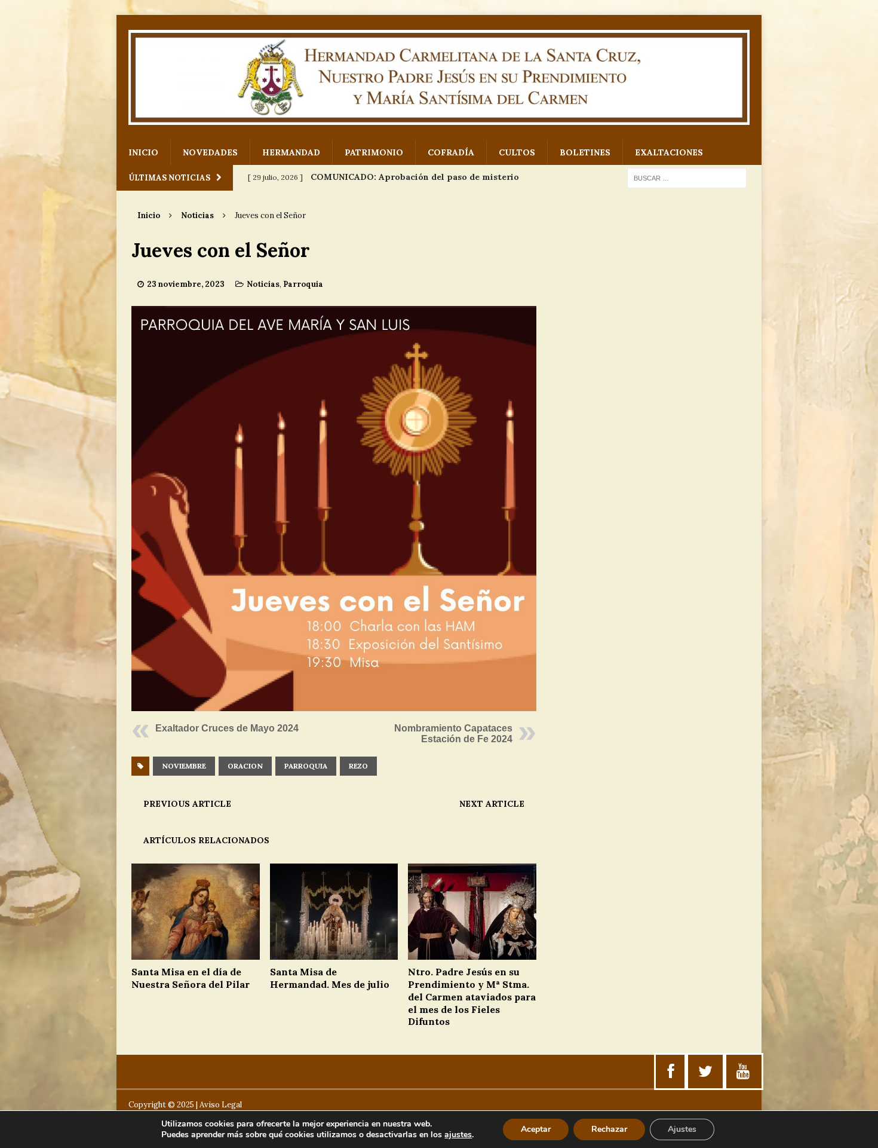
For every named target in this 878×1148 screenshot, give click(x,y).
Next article (491, 803)
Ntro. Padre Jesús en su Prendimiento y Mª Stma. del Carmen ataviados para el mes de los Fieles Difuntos (472, 996)
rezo (358, 765)
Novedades (210, 152)
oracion (245, 765)
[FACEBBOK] (671, 1071)
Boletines (585, 152)
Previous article (187, 803)
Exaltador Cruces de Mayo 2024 (227, 728)
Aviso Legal (220, 1105)
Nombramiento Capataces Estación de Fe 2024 (453, 733)
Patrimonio (374, 152)
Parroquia (303, 284)
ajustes (458, 1134)
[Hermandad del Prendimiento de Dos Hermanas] (439, 77)
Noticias (263, 284)
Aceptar (536, 1129)
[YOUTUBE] (743, 1071)
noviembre (184, 765)
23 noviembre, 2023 (186, 284)
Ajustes (682, 1129)
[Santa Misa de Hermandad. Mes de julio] (334, 953)
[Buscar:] (687, 177)
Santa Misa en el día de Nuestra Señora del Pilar (190, 978)
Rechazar (609, 1129)
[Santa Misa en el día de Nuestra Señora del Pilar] (195, 953)
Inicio (143, 152)
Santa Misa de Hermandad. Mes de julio (329, 978)
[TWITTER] (705, 1071)
